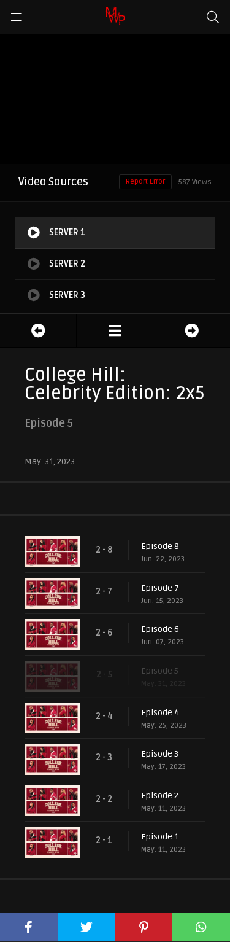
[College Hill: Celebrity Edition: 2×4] (38, 330)
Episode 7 (160, 588)
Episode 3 (159, 754)
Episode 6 (160, 629)
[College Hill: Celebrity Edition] (115, 330)
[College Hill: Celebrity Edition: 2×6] (191, 330)
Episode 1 (159, 836)
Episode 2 (159, 795)
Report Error (145, 181)
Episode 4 (160, 712)
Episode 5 (159, 671)
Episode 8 (160, 546)
